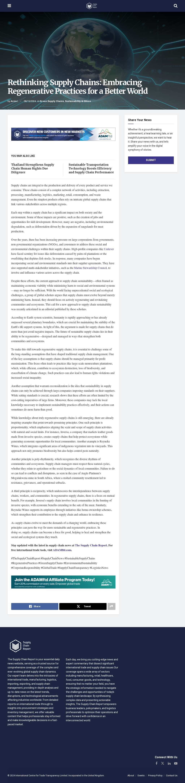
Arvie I (14, 101)
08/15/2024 (30, 101)
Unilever (109, 249)
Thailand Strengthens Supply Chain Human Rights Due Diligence (32, 168)
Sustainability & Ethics (78, 101)
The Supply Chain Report (91, 545)
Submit (151, 160)
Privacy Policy (155, 775)
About (131, 775)
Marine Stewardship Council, (90, 268)
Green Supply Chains (52, 101)
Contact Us (171, 775)
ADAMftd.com (62, 550)
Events (141, 775)
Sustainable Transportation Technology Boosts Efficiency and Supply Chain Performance (91, 168)
